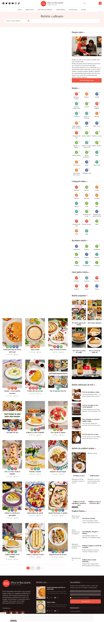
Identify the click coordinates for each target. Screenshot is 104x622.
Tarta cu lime (35, 349)
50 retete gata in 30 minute (79, 324)
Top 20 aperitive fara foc (58, 391)
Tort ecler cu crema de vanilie (78, 351)
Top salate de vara (12, 432)
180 (38, 568)
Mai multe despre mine (87, 80)
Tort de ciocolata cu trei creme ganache (90, 406)
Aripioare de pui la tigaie (58, 471)
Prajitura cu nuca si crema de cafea (95, 502)
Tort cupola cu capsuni (58, 432)
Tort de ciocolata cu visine (90, 392)
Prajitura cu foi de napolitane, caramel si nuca (79, 503)
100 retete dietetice (94, 323)
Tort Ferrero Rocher (88, 518)
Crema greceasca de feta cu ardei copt (56, 588)
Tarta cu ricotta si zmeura (58, 349)
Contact (83, 9)
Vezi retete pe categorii (45, 9)
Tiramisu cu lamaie (35, 471)
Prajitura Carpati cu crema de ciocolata (91, 546)
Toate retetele (60, 9)
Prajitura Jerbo (94, 476)
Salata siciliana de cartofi (35, 513)
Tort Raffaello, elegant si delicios (90, 532)
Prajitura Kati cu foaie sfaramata (89, 560)
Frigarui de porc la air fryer (58, 554)
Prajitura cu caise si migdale (35, 432)
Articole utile (73, 9)
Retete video (30, 9)
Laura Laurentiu (75, 611)
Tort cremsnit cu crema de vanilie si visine (91, 420)
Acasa (20, 9)
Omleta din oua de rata (35, 391)
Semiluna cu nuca (78, 476)
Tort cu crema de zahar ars (94, 351)
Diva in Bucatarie (55, 3)
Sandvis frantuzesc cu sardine (58, 513)
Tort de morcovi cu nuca (90, 434)
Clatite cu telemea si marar (35, 554)
